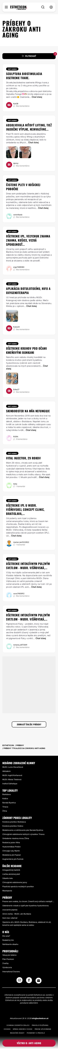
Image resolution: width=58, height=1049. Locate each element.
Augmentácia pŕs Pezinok (12, 859)
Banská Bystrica (9, 803)
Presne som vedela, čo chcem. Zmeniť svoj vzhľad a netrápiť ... (28, 901)
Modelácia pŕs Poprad (11, 855)
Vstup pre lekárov (9, 955)
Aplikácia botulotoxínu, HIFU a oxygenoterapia (28, 290)
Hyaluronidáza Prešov (11, 847)
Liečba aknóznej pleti (11, 874)
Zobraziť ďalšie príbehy (29, 724)
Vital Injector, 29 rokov (23, 458)
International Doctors (11, 971)
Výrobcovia (7, 967)
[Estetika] (18, 8)
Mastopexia (7, 891)
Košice (5, 798)
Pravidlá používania (40, 1025)
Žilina (4, 811)
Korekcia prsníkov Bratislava (14, 822)
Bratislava (6, 794)
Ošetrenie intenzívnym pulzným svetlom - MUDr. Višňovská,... (28, 565)
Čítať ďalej (37, 97)
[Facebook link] (29, 981)
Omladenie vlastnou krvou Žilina (15, 838)
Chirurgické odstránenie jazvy (14, 882)
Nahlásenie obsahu (10, 944)
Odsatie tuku (7, 878)
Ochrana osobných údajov (18, 1025)
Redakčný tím (8, 940)
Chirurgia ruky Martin (11, 851)
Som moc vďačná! (9, 918)
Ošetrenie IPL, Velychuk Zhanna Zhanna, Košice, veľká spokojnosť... (28, 240)
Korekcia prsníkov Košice (12, 826)
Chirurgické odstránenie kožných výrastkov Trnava (23, 834)
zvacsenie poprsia (9, 910)
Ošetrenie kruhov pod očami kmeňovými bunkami (26, 350)
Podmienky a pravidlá (36, 1033)
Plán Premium (8, 959)
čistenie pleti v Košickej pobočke (23, 187)
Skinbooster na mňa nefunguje (28, 411)
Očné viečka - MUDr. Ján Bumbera (16, 914)
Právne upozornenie (43, 1029)
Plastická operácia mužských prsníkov (18, 886)
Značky (5, 963)
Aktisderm (6, 771)
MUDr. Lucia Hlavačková (12, 767)
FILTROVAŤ (40, 55)
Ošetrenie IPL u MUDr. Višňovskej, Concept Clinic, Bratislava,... (25, 509)
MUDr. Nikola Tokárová (11, 779)
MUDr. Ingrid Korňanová (12, 775)
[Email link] (38, 981)
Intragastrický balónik (11, 870)
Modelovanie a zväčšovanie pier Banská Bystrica (22, 830)
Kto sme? (6, 936)
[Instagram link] (19, 981)
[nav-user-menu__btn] (51, 7)
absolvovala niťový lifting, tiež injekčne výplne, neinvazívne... (29, 127)
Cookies (7, 1029)
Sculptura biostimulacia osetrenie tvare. (24, 75)
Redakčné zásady (17, 1033)
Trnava (5, 807)
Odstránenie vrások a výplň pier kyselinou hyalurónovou (25, 905)
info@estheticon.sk (40, 1018)
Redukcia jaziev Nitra (11, 842)
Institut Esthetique (9, 783)
